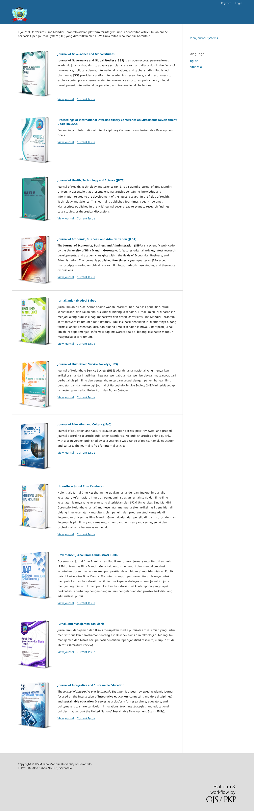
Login (238, 3)
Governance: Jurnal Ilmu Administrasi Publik (88, 555)
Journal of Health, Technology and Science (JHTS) (91, 180)
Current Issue (86, 99)
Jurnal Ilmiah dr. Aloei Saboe (77, 300)
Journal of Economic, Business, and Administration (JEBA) (97, 239)
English (193, 61)
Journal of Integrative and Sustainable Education (91, 685)
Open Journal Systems (203, 38)
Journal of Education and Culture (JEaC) (84, 424)
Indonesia (195, 67)
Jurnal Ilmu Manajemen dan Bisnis (81, 624)
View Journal (66, 99)
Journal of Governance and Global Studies (86, 54)
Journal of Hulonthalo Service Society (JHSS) (88, 364)
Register (226, 3)
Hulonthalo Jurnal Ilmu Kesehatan (81, 486)
